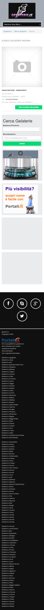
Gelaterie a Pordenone (9, 414)
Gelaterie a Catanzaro (9, 543)
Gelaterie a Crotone (8, 463)
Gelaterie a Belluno (8, 449)
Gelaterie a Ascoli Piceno (10, 529)
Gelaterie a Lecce (7, 475)
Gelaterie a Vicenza (8, 522)
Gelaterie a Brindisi (8, 538)
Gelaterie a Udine (7, 433)
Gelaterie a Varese (8, 517)
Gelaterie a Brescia (8, 454)
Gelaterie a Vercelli (8, 520)
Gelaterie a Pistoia (8, 580)
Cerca (22, 143)
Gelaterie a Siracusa (8, 592)
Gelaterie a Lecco (7, 559)
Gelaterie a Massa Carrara (10, 564)
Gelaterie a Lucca (7, 561)
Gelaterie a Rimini (7, 587)
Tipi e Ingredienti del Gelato (11, 353)
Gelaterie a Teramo (8, 594)
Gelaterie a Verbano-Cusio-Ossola (13, 435)
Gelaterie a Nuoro (7, 487)
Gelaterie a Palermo (8, 407)
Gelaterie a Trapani (8, 597)
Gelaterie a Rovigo (8, 505)
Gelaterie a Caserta (8, 374)
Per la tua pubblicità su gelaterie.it (13, 344)
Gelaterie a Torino (8, 512)
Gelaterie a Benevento (9, 533)
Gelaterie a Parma (8, 491)
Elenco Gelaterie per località (11, 346)
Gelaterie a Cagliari (8, 372)
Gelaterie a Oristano (8, 489)
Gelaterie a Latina (7, 390)
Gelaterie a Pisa (7, 496)
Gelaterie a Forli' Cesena (10, 468)
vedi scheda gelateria (29, 107)
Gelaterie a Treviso (8, 515)
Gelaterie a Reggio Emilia (10, 419)
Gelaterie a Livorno (8, 393)
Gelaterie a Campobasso (10, 540)
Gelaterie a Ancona (8, 526)
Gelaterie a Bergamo (8, 367)
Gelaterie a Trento (8, 430)
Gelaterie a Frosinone (9, 552)
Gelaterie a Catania (8, 458)
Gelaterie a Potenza (8, 498)
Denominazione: (9, 134)
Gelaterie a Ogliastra (8, 571)
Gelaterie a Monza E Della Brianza (13, 484)
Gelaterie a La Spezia (9, 557)
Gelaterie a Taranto (8, 510)
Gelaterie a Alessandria (9, 442)
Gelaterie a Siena (7, 508)
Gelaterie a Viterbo (8, 606)
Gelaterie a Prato (7, 583)
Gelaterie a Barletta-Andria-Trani (12, 365)
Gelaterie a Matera (8, 398)
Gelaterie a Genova (8, 386)
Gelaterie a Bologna (8, 536)
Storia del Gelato (7, 351)
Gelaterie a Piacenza (8, 412)
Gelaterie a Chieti (7, 376)
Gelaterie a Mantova (8, 480)
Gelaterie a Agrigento (9, 358)
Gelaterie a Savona (8, 423)
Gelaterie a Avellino (8, 447)
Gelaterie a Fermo (8, 381)
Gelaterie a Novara (8, 402)
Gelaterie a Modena (8, 400)
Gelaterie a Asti (7, 362)
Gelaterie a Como (7, 461)
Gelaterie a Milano (8, 566)
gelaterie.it (5, 332)
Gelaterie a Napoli (8, 569)
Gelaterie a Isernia (8, 472)
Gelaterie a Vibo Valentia (10, 438)
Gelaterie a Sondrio (8, 426)
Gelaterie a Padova (8, 573)
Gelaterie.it (8, 31)
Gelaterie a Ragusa (8, 416)
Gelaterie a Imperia (8, 388)
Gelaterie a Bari (7, 531)
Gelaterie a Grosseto (8, 554)
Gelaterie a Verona (8, 604)
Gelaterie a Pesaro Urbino (10, 494)
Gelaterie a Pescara (8, 578)
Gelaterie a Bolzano (8, 369)
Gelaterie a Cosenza (8, 545)
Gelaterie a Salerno (8, 590)
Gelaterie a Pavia (7, 576)
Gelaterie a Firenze (8, 550)
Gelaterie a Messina (8, 482)
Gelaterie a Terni (7, 428)
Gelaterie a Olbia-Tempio (10, 405)
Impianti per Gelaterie (9, 349)
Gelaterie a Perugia (8, 409)
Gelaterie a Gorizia (8, 470)
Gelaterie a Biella (7, 451)
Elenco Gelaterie (20, 31)
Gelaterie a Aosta (7, 360)
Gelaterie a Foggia (8, 383)
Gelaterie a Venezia (8, 601)
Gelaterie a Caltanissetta (10, 456)
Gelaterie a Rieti (7, 503)
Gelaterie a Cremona (8, 379)
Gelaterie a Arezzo (8, 444)
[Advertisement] (20, 233)
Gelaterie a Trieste (8, 599)
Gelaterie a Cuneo (8, 547)
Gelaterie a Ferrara (8, 465)
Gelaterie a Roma (7, 421)
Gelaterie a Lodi (7, 477)
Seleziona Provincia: (11, 125)
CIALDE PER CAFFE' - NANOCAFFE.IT (14, 90)
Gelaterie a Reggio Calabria (11, 585)
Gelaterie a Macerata (9, 395)
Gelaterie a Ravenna (8, 501)
